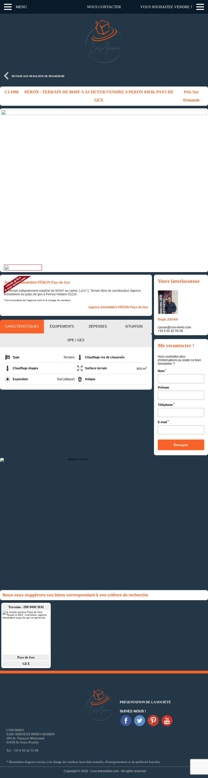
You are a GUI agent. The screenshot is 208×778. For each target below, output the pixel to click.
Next (201, 187)
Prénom (163, 387)
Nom (162, 371)
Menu (21, 7)
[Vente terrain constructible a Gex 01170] (26, 632)
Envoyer (181, 445)
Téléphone (166, 404)
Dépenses (98, 326)
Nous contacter (104, 7)
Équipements (62, 326)
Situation (134, 326)
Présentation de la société (145, 702)
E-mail (163, 422)
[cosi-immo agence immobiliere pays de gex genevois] (126, 720)
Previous (6, 187)
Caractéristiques (22, 326)
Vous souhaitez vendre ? (166, 7)
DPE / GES (75, 340)
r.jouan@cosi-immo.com (174, 327)
